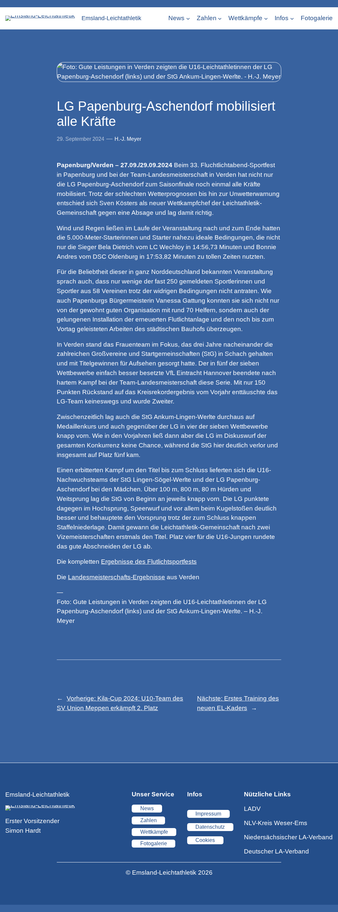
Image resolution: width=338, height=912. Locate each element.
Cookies (205, 840)
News (147, 808)
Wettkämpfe (154, 832)
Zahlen (148, 820)
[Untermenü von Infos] (292, 18)
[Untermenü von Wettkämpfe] (266, 18)
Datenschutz (210, 827)
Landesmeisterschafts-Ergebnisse (116, 577)
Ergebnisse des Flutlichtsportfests (149, 561)
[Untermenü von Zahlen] (220, 18)
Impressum (208, 814)
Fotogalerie (153, 843)
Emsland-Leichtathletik (111, 18)
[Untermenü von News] (188, 18)
